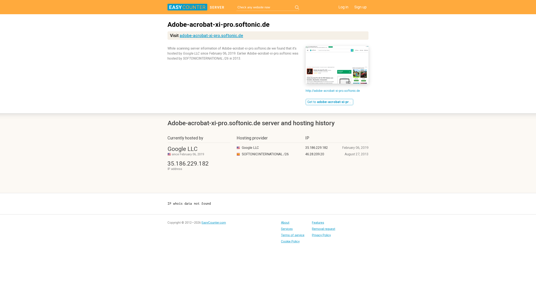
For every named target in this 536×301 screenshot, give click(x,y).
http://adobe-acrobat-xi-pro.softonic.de (333, 91)
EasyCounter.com (214, 222)
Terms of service (292, 235)
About (285, 222)
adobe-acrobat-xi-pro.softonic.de (211, 35)
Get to (330, 102)
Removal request (323, 229)
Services (287, 229)
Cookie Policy (290, 241)
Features (318, 222)
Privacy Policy (321, 235)
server (217, 7)
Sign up (360, 7)
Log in (343, 7)
